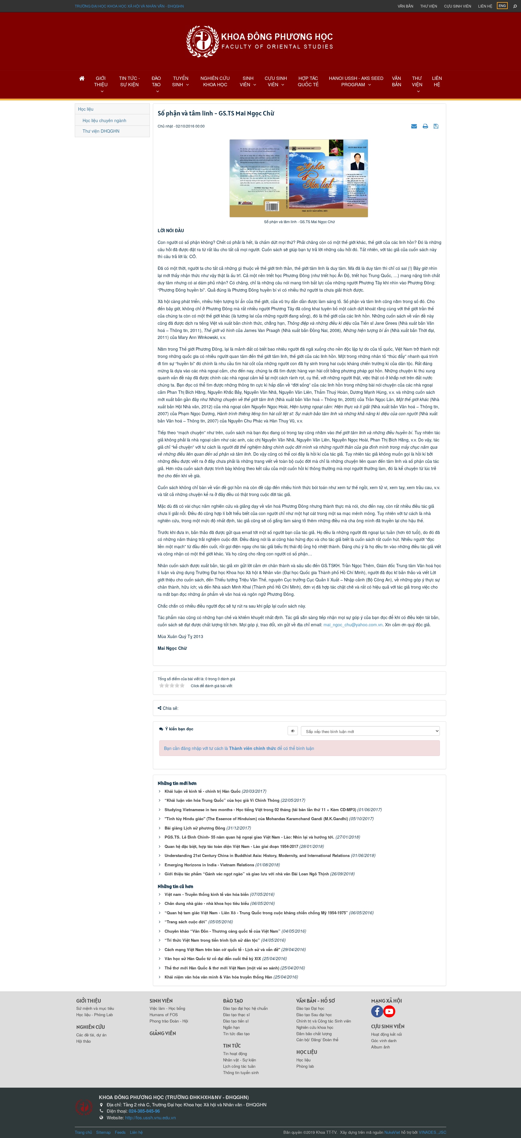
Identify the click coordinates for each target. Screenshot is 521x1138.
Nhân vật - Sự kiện (239, 1060)
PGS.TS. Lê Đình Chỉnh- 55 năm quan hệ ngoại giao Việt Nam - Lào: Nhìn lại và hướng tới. (249, 837)
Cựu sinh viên (457, 5)
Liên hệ (485, 5)
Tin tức (232, 1045)
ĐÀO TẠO (156, 81)
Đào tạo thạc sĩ (236, 1014)
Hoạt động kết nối (386, 1034)
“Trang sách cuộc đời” (186, 922)
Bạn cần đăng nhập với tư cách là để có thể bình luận (239, 748)
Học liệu (85, 109)
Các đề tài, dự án (91, 1035)
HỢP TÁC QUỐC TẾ (308, 81)
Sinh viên (161, 1000)
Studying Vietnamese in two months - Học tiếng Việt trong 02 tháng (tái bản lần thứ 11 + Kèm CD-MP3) (260, 809)
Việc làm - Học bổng (167, 1008)
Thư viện (428, 5)
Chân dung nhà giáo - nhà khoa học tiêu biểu (207, 903)
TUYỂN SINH (180, 81)
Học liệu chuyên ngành (104, 120)
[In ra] (426, 126)
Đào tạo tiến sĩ (236, 1021)
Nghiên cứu (90, 1026)
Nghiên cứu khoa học (314, 1027)
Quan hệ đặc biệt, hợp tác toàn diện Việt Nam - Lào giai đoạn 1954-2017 (231, 846)
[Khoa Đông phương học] (260, 41)
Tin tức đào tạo (236, 1033)
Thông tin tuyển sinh (241, 1072)
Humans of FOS (164, 1014)
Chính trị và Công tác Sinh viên (323, 1021)
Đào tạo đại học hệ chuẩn (245, 1008)
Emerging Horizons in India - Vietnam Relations (209, 865)
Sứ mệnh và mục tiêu (95, 1008)
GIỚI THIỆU (101, 81)
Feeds (120, 1132)
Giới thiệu (88, 1000)
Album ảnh (380, 1047)
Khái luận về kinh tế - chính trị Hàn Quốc (203, 791)
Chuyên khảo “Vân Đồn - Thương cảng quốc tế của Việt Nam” (222, 931)
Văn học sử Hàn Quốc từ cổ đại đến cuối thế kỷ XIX (213, 958)
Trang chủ (83, 1132)
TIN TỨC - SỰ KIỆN (129, 81)
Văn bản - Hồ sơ (315, 1000)
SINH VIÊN (247, 81)
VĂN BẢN (396, 81)
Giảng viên (163, 1033)
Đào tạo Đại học (310, 1008)
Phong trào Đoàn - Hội (169, 1021)
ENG (502, 5)
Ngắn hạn (231, 1027)
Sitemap (103, 1132)
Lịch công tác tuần (239, 1066)
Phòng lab (305, 1066)
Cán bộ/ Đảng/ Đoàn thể (317, 1039)
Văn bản (405, 5)
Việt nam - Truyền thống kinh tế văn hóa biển (207, 894)
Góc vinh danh (383, 1040)
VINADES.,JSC (432, 1132)
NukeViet (392, 1132)
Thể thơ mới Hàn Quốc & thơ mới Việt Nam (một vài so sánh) (222, 968)
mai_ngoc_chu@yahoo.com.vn (353, 624)
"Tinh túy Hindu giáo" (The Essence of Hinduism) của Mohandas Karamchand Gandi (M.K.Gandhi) (256, 818)
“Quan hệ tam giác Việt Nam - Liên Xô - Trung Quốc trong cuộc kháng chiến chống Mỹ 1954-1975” (256, 912)
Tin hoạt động (235, 1053)
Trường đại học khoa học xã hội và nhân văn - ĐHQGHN (129, 5)
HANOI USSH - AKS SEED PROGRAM (356, 81)
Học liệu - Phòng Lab (94, 1014)
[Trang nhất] (82, 78)
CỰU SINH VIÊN (276, 81)
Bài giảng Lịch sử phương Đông (195, 828)
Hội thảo (83, 1041)
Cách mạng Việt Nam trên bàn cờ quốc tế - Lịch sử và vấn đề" (222, 949)
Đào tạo (233, 1000)
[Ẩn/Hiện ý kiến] (293, 730)
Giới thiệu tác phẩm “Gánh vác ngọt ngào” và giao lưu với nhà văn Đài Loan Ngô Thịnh (247, 874)
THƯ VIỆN (417, 81)
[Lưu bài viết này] (437, 126)
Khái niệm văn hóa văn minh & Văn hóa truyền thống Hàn (218, 977)
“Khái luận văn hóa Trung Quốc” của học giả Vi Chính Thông (222, 800)
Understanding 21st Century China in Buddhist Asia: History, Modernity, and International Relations (257, 855)
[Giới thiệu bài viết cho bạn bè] (414, 126)
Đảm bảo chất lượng (314, 1033)
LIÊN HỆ (437, 81)
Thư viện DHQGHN (101, 131)
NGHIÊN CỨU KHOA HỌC (215, 81)
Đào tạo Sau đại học (314, 1014)
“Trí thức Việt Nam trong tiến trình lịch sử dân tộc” (212, 940)
